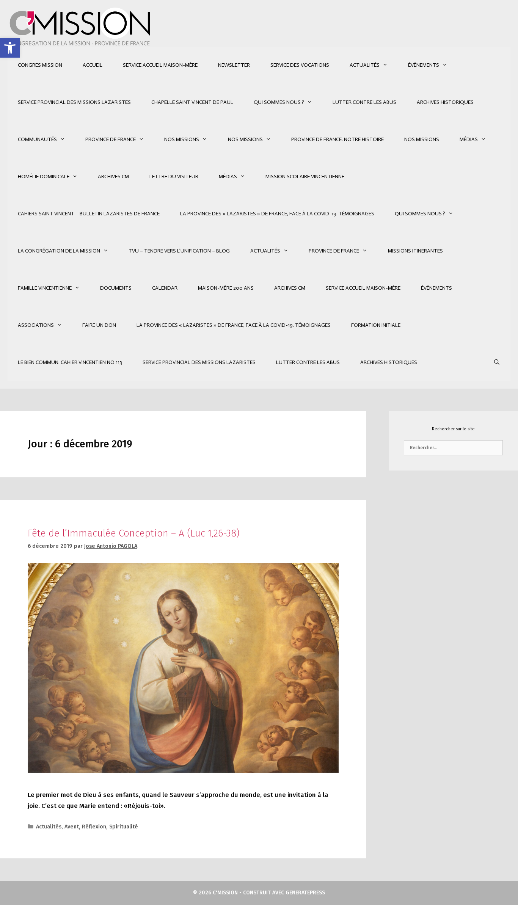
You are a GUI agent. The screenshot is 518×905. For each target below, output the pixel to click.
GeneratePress (305, 892)
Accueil (92, 65)
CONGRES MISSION (40, 65)
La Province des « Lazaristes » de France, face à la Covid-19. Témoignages (277, 213)
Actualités (365, 65)
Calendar (164, 288)
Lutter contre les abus (364, 102)
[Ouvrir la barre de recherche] (496, 362)
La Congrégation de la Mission (59, 251)
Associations (36, 325)
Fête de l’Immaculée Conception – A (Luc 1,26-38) (134, 533)
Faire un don (99, 325)
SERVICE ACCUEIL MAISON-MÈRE (160, 65)
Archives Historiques (445, 102)
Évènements (423, 65)
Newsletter (234, 65)
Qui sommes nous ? (279, 102)
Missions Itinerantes (415, 251)
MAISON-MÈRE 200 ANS (226, 288)
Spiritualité (123, 826)
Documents (116, 288)
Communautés (37, 139)
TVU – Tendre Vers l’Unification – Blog (179, 251)
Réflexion (94, 826)
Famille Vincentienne (45, 288)
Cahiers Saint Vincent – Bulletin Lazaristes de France (89, 213)
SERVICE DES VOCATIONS (299, 65)
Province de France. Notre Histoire (337, 139)
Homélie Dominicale (43, 176)
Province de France (110, 139)
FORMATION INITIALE (375, 325)
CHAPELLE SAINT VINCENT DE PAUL (192, 102)
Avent (71, 826)
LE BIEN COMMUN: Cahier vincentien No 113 (70, 362)
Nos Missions (181, 139)
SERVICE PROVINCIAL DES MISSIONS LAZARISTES (74, 102)
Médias (469, 139)
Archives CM (113, 176)
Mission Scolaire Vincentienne (304, 176)
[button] (10, 48)
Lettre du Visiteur (173, 176)
